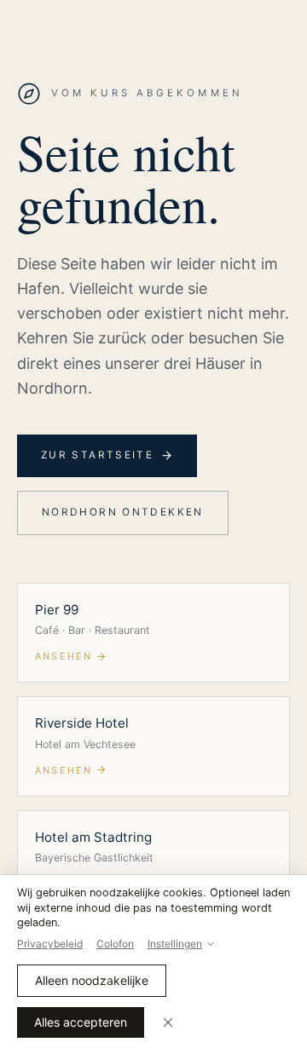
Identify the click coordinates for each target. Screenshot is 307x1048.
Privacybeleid (50, 943)
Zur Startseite (97, 455)
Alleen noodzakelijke (91, 980)
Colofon (115, 943)
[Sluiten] (168, 1022)
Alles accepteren (80, 1022)
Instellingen (175, 943)
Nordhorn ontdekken (123, 512)
